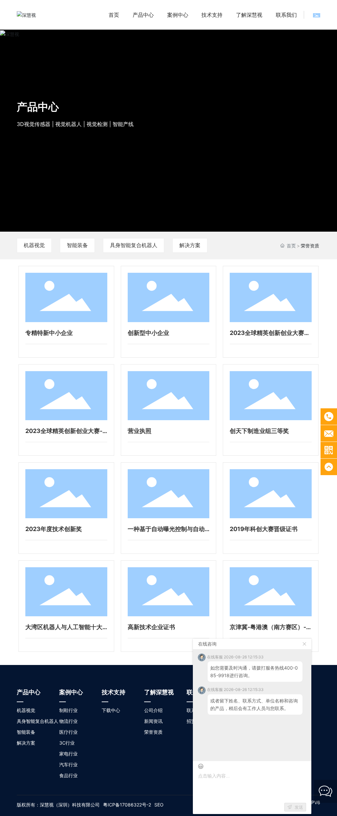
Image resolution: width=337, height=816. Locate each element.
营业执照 (139, 430)
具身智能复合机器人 (133, 245)
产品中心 (38, 106)
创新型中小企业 (148, 332)
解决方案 (189, 245)
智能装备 (77, 245)
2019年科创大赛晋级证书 (264, 528)
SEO (159, 804)
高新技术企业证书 (151, 627)
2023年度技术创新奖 (53, 528)
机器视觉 (34, 245)
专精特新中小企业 (49, 332)
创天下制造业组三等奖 (259, 430)
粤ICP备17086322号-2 (127, 804)
